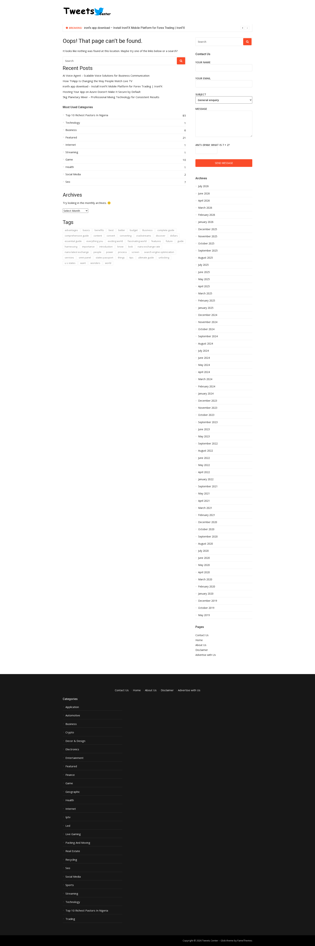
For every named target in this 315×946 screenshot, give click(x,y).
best (111, 230)
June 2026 (204, 193)
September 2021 (208, 486)
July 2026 (203, 186)
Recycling (71, 859)
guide (180, 241)
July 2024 (203, 350)
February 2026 (206, 214)
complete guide (165, 230)
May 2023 (204, 436)
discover (160, 235)
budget (134, 230)
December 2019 (207, 600)
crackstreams (143, 235)
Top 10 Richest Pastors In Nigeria (86, 115)
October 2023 (206, 415)
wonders (95, 263)
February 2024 (206, 386)
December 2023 (207, 400)
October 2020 (206, 529)
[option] (166, 28)
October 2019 (206, 608)
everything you (94, 241)
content (98, 235)
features (156, 241)
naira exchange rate (149, 246)
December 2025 (207, 229)
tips (131, 257)
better (121, 230)
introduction (106, 246)
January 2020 (205, 593)
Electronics (72, 749)
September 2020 (208, 536)
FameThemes (244, 940)
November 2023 (207, 407)
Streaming (71, 152)
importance (88, 246)
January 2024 (205, 393)
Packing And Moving (77, 842)
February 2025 (206, 300)
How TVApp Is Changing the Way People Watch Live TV (97, 81)
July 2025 (203, 264)
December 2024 (207, 315)
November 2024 (207, 322)
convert (111, 235)
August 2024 (205, 343)
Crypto (69, 732)
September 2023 (208, 422)
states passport (104, 257)
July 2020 (203, 550)
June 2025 (204, 272)
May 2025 (204, 279)
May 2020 (204, 565)
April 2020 (204, 572)
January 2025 (205, 307)
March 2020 (205, 579)
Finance (70, 775)
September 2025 (208, 250)
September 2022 (208, 443)
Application (72, 707)
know (120, 246)
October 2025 (206, 243)
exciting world (115, 241)
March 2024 (205, 379)
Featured (71, 137)
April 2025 (204, 286)
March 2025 (205, 293)
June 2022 (204, 458)
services (69, 257)
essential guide (73, 241)
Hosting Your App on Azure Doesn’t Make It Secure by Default (102, 92)
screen (135, 252)
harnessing (71, 246)
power (109, 252)
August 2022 (205, 450)
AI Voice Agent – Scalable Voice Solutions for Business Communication (106, 75)
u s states (70, 263)
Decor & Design (75, 741)
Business (71, 130)
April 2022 (204, 472)
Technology (72, 122)
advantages (71, 230)
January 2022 (205, 479)
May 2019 (204, 615)
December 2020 (207, 522)
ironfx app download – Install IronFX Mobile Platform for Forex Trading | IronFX (134, 28)
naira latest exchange (77, 252)
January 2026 (205, 222)
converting (125, 235)
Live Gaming (73, 834)
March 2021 (205, 508)
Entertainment (74, 758)
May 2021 (204, 493)
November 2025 (207, 236)
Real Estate (72, 851)
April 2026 (204, 200)
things (121, 257)
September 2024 (208, 336)
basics (86, 230)
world (108, 263)
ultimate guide (146, 257)
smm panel (85, 257)
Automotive (72, 715)
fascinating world (137, 241)
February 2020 (206, 586)
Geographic (72, 792)
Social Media (73, 174)
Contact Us (202, 635)
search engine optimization (159, 252)
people (97, 252)
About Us (200, 645)
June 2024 (204, 357)
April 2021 (204, 500)
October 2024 (206, 329)
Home (199, 640)
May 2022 (204, 465)
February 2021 (206, 515)
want (83, 263)
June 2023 (204, 429)
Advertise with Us (205, 655)
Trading (70, 919)
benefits (99, 230)
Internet (70, 144)
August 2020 (205, 543)
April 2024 (204, 372)
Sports (69, 885)
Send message (224, 163)
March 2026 (205, 207)
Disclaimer (201, 650)
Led (67, 825)
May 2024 (204, 365)
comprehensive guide (77, 235)
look (130, 246)
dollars (174, 235)
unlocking (164, 257)
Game (69, 159)
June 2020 (204, 558)
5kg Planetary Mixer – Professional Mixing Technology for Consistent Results (111, 97)
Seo (67, 181)
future (169, 241)
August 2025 (205, 257)
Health (69, 167)
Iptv (68, 817)
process (122, 252)
